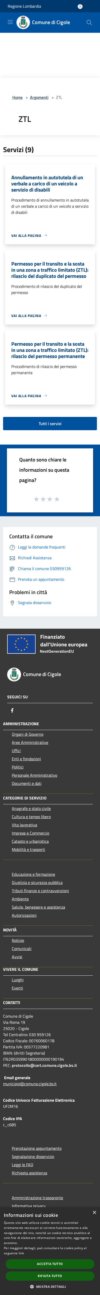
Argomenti (39, 97)
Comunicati (22, 948)
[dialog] (50, 1251)
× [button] (94, 1213)
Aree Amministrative (30, 742)
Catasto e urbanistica (30, 841)
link (21, 1253)
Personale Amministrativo (34, 775)
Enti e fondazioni (26, 759)
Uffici (16, 750)
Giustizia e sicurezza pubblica (37, 882)
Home (17, 97)
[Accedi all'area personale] (80, 7)
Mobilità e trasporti (28, 849)
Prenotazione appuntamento (37, 1148)
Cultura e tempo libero (31, 817)
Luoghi (18, 980)
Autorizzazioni (24, 915)
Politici (18, 767)
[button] (50, 1286)
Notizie (18, 940)
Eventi (17, 988)
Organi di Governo (27, 734)
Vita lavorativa (24, 825)
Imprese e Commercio (30, 833)
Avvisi (17, 957)
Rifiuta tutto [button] (50, 1276)
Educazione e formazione (33, 874)
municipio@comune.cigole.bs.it (30, 1084)
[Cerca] (89, 22)
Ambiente (20, 899)
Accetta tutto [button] (50, 1264)
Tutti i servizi (50, 423)
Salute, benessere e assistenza (38, 907)
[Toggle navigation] (10, 22)
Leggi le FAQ (22, 1165)
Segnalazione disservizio (33, 1156)
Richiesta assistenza (29, 1173)
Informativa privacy (29, 1206)
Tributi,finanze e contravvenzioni (40, 891)
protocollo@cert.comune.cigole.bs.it (44, 1065)
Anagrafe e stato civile (31, 808)
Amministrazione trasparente (37, 1198)
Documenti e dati (27, 783)
